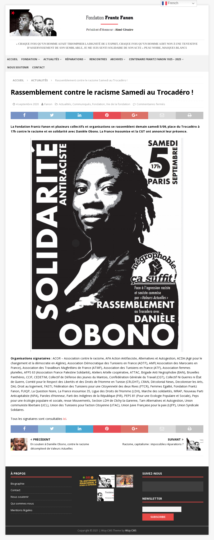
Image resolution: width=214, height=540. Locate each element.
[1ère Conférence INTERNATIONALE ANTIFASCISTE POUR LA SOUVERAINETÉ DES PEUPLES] (88, 481)
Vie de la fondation (118, 104)
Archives (116, 59)
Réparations (74, 59)
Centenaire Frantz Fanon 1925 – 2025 (155, 59)
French (172, 3)
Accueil (12, 59)
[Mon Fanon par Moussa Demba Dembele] (105, 495)
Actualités (51, 59)
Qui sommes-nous (22, 503)
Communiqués (82, 104)
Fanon (48, 104)
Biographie (17, 483)
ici (64, 419)
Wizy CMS (130, 530)
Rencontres (98, 59)
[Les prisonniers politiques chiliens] (124, 481)
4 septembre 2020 (27, 104)
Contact (38, 67)
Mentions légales (21, 510)
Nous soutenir (18, 67)
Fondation (29, 59)
